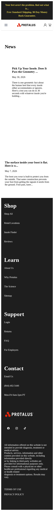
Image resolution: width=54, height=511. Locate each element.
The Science (10, 286)
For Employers (11, 350)
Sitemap (8, 295)
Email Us (8, 376)
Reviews (8, 241)
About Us (9, 268)
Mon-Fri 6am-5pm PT (14, 395)
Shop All (8, 214)
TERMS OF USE (12, 489)
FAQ (6, 340)
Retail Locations (12, 223)
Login (7, 322)
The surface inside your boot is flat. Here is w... (26, 164)
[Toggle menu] (6, 25)
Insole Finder (10, 232)
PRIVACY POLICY (14, 494)
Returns (8, 331)
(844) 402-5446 (11, 385)
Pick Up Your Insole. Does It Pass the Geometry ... (29, 70)
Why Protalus (10, 277)
